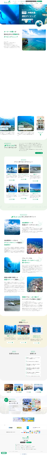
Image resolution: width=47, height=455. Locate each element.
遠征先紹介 (34, 446)
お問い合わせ (10, 451)
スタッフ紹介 (23, 449)
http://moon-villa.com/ (12, 410)
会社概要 (13, 451)
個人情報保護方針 (16, 451)
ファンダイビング (18, 444)
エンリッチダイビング (23, 446)
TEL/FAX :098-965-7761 (12, 408)
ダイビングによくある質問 (30, 449)
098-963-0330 (23, 442)
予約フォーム (40, 1)
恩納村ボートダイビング (18, 445)
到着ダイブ (23, 445)
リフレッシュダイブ (18, 446)
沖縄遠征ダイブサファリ (29, 446)
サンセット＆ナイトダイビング (28, 445)
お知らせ (35, 449)
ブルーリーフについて (18, 449)
